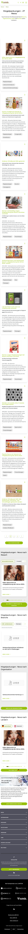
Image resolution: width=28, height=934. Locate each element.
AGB (14, 929)
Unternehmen (4, 817)
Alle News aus (13, 770)
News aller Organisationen (14, 708)
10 (21, 600)
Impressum (7, 929)
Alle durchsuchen (14, 543)
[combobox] (14, 627)
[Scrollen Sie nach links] (23, 561)
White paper (4, 827)
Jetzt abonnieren (14, 869)
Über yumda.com (14, 920)
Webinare (3, 832)
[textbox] (14, 627)
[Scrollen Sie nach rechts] (25, 561)
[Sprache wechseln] (23, 2)
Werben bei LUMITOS (13, 915)
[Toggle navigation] (26, 3)
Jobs (2, 837)
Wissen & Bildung (5, 842)
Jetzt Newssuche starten (14, 804)
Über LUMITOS (13, 917)
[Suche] (18, 2)
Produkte (3, 822)
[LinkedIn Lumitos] (14, 909)
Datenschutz (20, 929)
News (2, 812)
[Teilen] (21, 2)
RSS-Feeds (3, 847)
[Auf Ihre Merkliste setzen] (24, 40)
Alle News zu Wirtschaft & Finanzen (14, 604)
